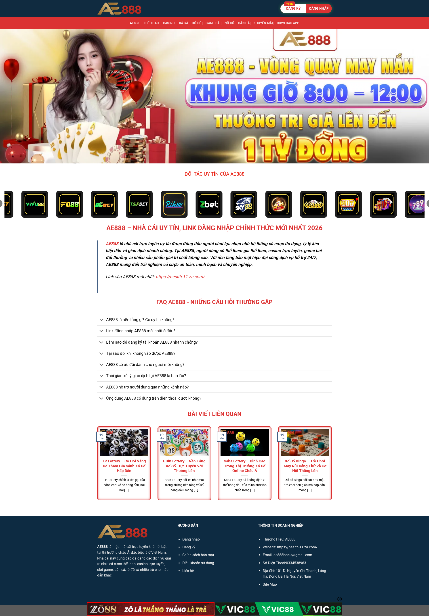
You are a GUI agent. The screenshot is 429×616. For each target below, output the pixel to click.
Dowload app (288, 23)
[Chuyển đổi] (101, 320)
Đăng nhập (191, 539)
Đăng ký (188, 547)
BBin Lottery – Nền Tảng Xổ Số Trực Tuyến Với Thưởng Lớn (184, 466)
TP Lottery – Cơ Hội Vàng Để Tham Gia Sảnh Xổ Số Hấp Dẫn (124, 466)
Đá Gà (183, 23)
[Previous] (96, 467)
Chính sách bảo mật (198, 555)
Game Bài (213, 23)
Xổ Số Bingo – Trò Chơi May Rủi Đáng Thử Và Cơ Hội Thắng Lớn (305, 466)
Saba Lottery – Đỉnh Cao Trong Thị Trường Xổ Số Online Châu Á (244, 466)
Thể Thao (151, 23)
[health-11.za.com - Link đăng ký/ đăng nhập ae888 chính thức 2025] (119, 8)
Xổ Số (197, 23)
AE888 (134, 23)
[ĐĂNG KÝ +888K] (306, 8)
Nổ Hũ (229, 23)
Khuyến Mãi (263, 23)
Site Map (270, 584)
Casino (169, 23)
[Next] (332, 467)
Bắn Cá (244, 23)
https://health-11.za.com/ (180, 276)
